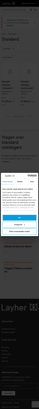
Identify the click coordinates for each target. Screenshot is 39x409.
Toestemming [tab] (7, 181)
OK (19, 218)
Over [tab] (32, 181)
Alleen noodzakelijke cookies (19, 231)
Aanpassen (18, 224)
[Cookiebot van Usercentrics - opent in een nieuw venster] (28, 175)
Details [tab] (19, 181)
